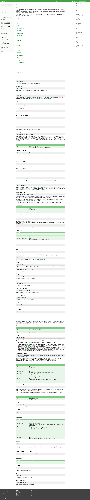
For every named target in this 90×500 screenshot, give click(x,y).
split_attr (18, 69)
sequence (30, 376)
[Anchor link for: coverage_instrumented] (31, 132)
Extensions (17, 4)
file (17, 47)
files (18, 48)
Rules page (23, 15)
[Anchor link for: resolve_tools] (25, 384)
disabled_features (20, 37)
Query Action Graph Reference (5, 23)
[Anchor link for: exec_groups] (24, 175)
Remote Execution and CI (4, 32)
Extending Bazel (62, 1)
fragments (19, 50)
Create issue (79, 3)
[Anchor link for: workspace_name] (27, 480)
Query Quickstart (3, 19)
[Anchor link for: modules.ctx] (19, 7)
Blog (72, 1)
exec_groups (19, 38)
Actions (35, 154)
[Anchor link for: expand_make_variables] (31, 217)
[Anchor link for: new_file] (21, 309)
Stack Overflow (18, 491)
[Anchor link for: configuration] (25, 124)
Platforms (2, 48)
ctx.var (23, 221)
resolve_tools (19, 64)
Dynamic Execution (4, 33)
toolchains (19, 72)
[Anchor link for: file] (18, 249)
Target (30, 146)
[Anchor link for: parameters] (22, 142)
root (17, 103)
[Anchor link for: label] (19, 302)
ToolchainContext (20, 468)
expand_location (20, 42)
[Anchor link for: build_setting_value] (28, 115)
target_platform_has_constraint (22, 70)
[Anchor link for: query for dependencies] (12, 17)
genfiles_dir (19, 52)
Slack (32, 495)
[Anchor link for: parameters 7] (22, 458)
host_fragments (20, 55)
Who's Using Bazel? (5, 491)
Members (77, 5)
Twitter (32, 491)
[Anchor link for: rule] (19, 402)
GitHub (88, 1)
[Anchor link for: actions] (21, 79)
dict (34, 98)
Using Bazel (57, 1)
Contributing (68, 1)
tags (50, 381)
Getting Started (51, 1)
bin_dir (18, 25)
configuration (19, 30)
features (18, 45)
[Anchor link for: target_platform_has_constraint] (36, 451)
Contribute (3, 493)
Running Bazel (3, 9)
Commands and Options (4, 39)
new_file (18, 58)
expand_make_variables (21, 43)
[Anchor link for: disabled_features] (27, 168)
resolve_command (20, 62)
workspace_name (20, 75)
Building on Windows (4, 12)
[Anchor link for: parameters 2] (22, 230)
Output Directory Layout (4, 47)
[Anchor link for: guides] (4, 7)
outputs (18, 60)
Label (18, 304)
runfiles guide (47, 427)
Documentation (18, 493)
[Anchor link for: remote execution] (10, 26)
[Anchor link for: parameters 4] (22, 362)
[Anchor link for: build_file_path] (25, 108)
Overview (2, 28)
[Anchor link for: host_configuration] (28, 288)
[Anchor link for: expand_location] (27, 192)
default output (34, 259)
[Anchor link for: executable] (23, 183)
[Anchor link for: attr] (19, 93)
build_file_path (19, 26)
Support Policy (18, 495)
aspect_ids (19, 21)
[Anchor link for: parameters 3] (22, 325)
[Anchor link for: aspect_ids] (23, 86)
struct (18, 95)
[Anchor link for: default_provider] (27, 161)
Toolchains (2, 51)
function (43, 98)
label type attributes (34, 187)
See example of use (49, 98)
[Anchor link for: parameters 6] (22, 417)
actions (18, 20)
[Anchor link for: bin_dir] (21, 101)
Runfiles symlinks (47, 438)
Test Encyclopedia (3, 42)
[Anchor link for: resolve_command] (28, 353)
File (17, 311)
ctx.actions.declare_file (25, 313)
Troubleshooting (3, 30)
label (18, 57)
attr (18, 23)
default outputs (31, 271)
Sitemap (3, 496)
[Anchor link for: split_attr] (22, 441)
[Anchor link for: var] (18, 473)
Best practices (3, 13)
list (17, 88)
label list (31, 266)
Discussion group (33, 494)
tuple (18, 355)
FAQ (17, 494)
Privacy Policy (4, 495)
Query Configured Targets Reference (6, 22)
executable (19, 40)
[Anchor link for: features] (22, 242)
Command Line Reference (5, 43)
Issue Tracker (18, 492)
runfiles (18, 67)
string (18, 110)
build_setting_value (20, 28)
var (17, 74)
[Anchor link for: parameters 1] (22, 205)
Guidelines (2, 29)
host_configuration (20, 53)
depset (30, 423)
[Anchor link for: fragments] (23, 273)
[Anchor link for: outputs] (21, 335)
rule (18, 65)
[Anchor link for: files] (19, 262)
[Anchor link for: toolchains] (23, 465)
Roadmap (3, 492)
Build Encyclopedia (3, 40)
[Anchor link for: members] (22, 18)
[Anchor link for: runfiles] (21, 409)
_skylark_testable (23, 154)
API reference (22, 4)
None (33, 146)
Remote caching (3, 34)
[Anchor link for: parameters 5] (22, 394)
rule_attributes (20, 404)
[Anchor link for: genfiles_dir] (24, 281)
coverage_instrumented (21, 31)
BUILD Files (2, 44)
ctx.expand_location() (45, 372)
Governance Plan (4, 494)
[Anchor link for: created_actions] (26, 150)
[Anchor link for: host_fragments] (26, 295)
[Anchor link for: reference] (6, 37)
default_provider (20, 35)
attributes (28, 97)
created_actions (20, 33)
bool (17, 134)
